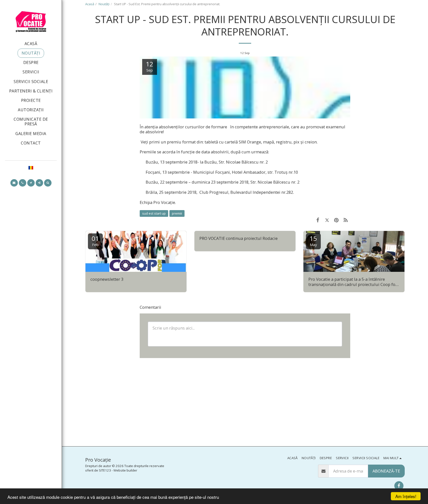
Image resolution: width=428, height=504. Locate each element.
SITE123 (105, 470)
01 (95, 240)
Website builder (125, 470)
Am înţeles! (405, 496)
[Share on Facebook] (317, 220)
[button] (14, 183)
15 (313, 240)
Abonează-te (386, 471)
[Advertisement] (245, 401)
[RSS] (345, 220)
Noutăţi (104, 4)
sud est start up (154, 213)
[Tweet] (327, 220)
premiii (177, 213)
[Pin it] (336, 220)
